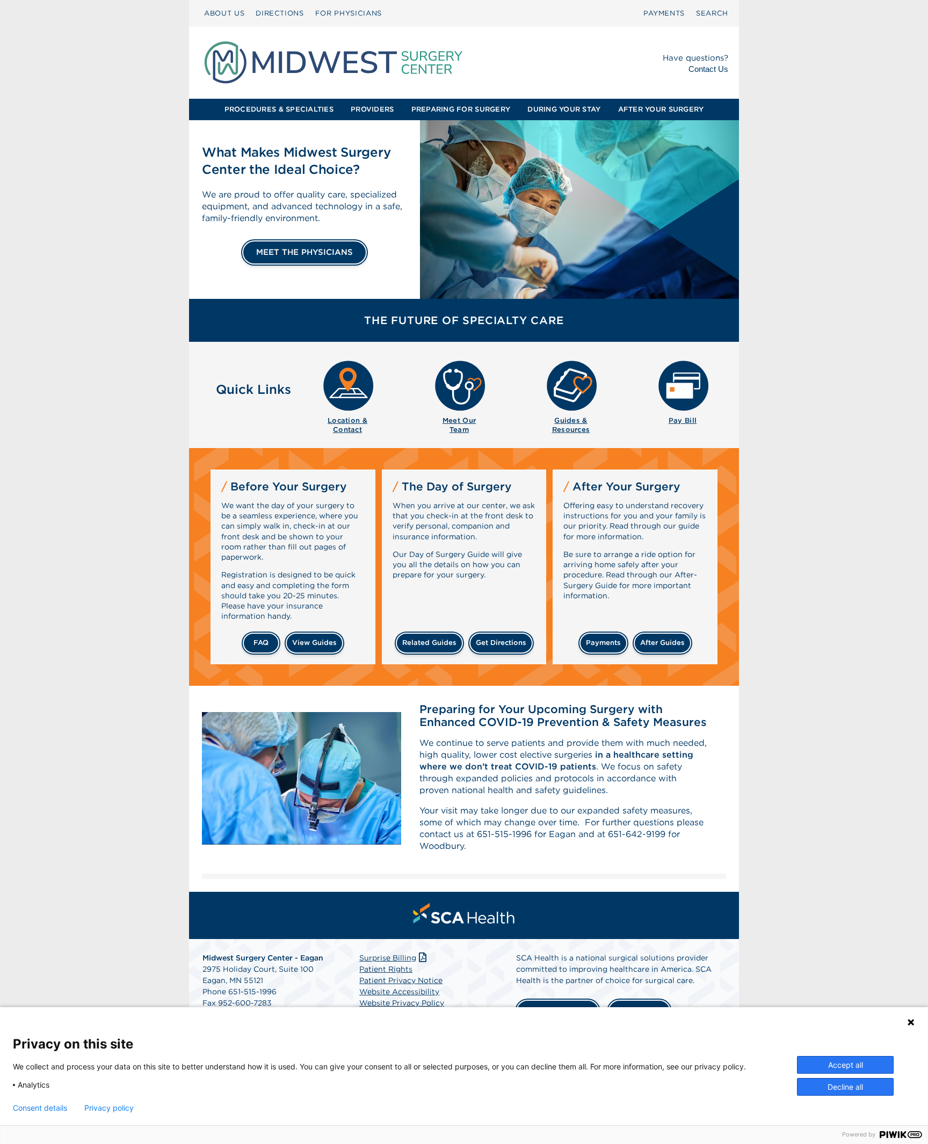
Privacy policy (109, 1108)
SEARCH (712, 13)
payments (603, 643)
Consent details (40, 1108)
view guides (314, 643)
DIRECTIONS (280, 13)
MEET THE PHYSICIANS (304, 252)
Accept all (845, 1064)
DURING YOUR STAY (563, 109)
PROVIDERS (372, 109)
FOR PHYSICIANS (348, 13)
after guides (662, 643)
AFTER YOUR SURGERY (661, 109)
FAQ (261, 643)
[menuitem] (224, 13)
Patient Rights (385, 969)
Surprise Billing (387, 958)
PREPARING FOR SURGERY (460, 109)
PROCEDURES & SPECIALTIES (279, 109)
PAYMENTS (664, 13)
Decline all (845, 1086)
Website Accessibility (399, 991)
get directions (501, 643)
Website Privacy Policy (401, 1003)
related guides (429, 643)
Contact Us (708, 69)
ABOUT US (224, 13)
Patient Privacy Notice (401, 980)
